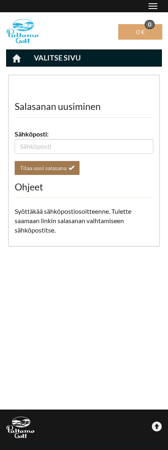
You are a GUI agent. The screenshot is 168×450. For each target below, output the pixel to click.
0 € (143, 30)
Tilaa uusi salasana (43, 167)
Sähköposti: (32, 134)
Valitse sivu (57, 57)
